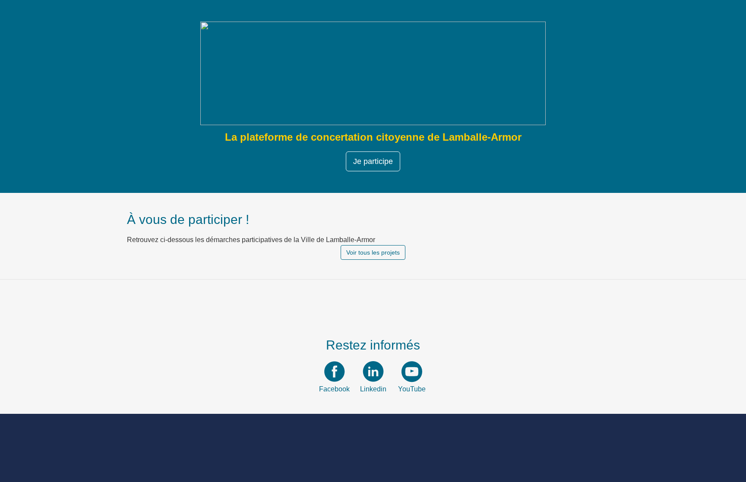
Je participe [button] (373, 161)
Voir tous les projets (373, 252)
